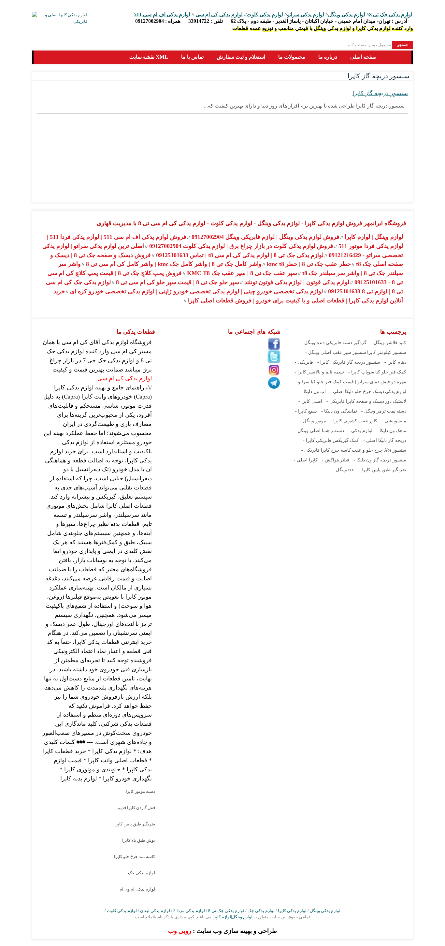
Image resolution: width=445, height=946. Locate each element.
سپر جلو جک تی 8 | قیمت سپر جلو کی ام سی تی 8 (176, 282)
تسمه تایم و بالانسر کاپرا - (319, 372)
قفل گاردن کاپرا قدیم (136, 807)
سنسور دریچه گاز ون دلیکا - (379, 460)
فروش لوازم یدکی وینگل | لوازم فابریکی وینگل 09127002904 (264, 237)
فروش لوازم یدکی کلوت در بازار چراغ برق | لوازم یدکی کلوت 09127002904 (240, 246)
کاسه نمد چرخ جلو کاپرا (134, 856)
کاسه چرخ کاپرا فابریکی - (326, 450)
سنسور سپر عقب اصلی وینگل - (335, 352)
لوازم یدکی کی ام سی (219, 14)
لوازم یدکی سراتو (305, 14)
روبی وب (179, 930)
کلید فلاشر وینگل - (388, 342)
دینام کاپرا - (395, 362)
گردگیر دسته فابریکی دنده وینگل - (333, 342)
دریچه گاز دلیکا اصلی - (384, 440)
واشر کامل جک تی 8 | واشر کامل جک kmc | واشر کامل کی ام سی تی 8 (173, 264)
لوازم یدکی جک (141, 872)
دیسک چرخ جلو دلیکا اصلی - (357, 391)
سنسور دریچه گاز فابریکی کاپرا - (348, 362)
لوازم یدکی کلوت (265, 14)
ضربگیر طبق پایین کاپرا (134, 824)
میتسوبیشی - (393, 420)
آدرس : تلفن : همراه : (271, 21)
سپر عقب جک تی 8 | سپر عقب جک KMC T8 (241, 273)
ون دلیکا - (386, 430)
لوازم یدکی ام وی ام (137, 889)
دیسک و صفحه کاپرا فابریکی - (355, 401)
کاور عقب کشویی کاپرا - (353, 420)
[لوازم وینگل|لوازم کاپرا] (44, 57)
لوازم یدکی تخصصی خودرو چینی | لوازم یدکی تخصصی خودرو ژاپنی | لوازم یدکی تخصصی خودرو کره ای (195, 291)
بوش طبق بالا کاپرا (138, 840)
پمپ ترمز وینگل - (378, 411)
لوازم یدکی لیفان (155, 910)
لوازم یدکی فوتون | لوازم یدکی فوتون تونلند (296, 282)
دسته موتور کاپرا (140, 791)
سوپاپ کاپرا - (361, 372)
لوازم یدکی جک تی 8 (390, 14)
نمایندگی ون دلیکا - (339, 411)
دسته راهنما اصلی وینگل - (319, 430)
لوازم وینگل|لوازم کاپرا (231, 916)
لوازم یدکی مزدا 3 (189, 910)
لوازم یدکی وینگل (346, 14)
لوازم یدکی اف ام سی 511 (162, 14)
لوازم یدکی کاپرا (292, 910)
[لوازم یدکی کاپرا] (59, 18)
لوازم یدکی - (360, 430)
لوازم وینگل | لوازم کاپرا (373, 237)
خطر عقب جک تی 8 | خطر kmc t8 (308, 264)
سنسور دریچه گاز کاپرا (380, 93)
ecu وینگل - (343, 469)
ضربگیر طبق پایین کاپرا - (382, 469)
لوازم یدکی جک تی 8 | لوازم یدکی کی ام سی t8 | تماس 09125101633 (238, 255)
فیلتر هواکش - (335, 460)
